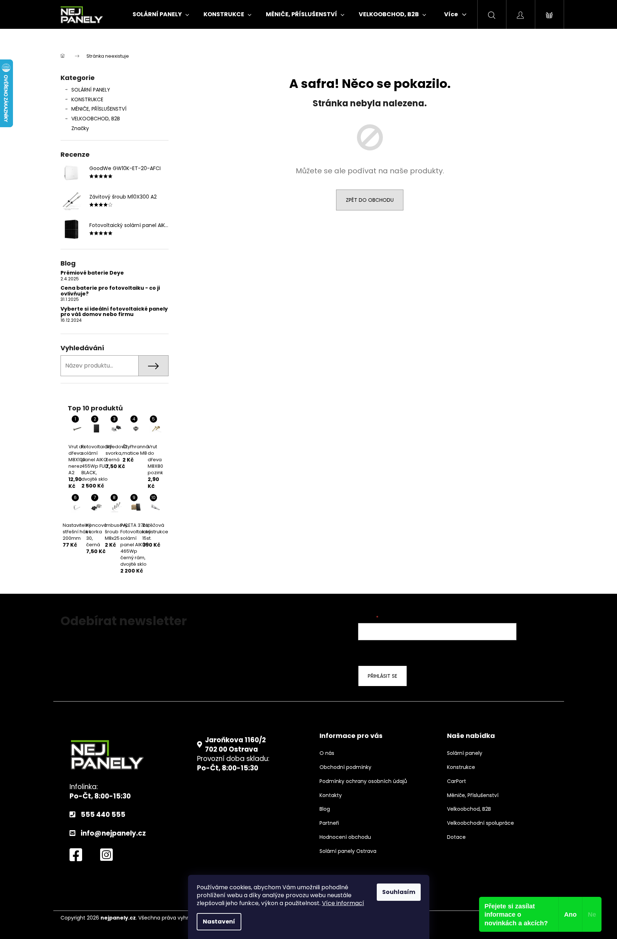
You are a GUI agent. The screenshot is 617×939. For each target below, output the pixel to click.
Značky (80, 128)
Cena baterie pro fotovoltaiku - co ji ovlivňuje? (110, 291)
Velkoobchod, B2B (469, 809)
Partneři (329, 823)
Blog (324, 809)
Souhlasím (398, 892)
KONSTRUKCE (87, 99)
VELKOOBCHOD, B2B (95, 118)
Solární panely (464, 753)
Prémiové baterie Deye (92, 273)
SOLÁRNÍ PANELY (90, 89)
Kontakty (330, 795)
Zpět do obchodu (370, 200)
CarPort (456, 781)
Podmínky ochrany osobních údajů (363, 781)
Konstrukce (461, 767)
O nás (326, 753)
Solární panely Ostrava (347, 851)
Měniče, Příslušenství (472, 795)
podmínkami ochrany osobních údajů (490, 652)
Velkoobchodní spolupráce (480, 823)
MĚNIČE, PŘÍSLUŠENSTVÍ (98, 108)
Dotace (456, 837)
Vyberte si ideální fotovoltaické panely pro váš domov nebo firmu (114, 311)
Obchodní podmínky (345, 767)
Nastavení (219, 921)
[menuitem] (160, 14)
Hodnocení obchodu (345, 837)
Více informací (343, 903)
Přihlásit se (382, 676)
